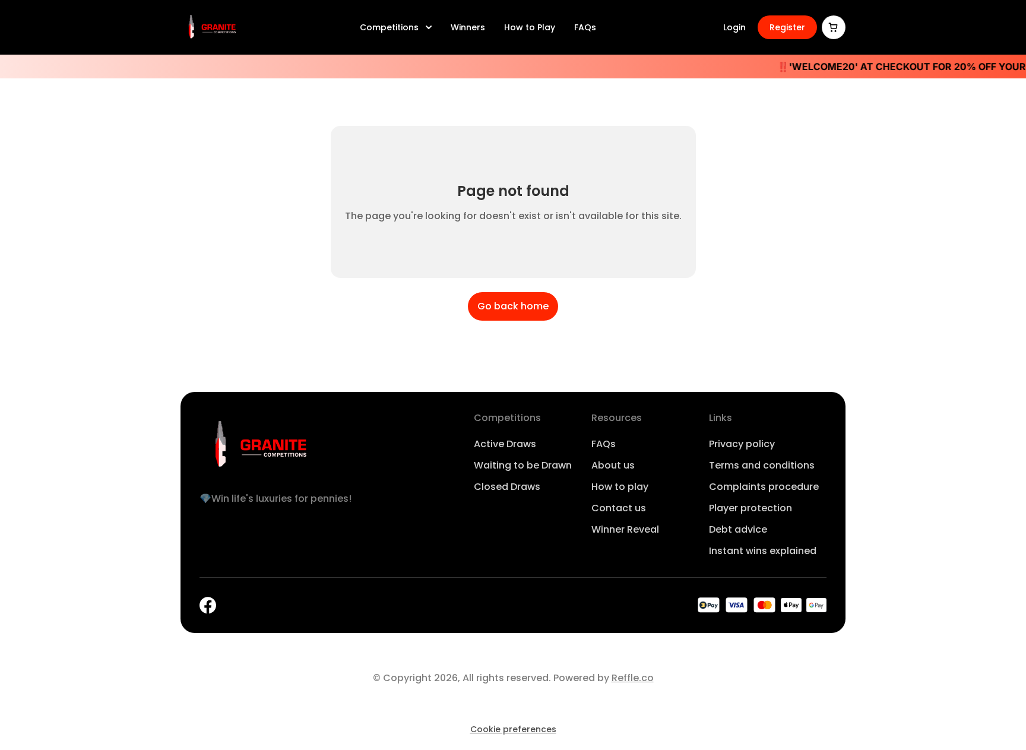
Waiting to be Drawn (523, 465)
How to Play (529, 27)
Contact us (618, 508)
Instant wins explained (762, 551)
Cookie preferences (513, 729)
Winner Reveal (625, 529)
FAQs (585, 27)
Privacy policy (742, 444)
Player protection (750, 508)
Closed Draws (507, 486)
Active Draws (505, 444)
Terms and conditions (762, 465)
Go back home (513, 306)
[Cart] (834, 27)
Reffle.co (633, 678)
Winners (468, 27)
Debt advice (738, 529)
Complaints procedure (764, 486)
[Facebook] (208, 605)
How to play (619, 486)
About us (613, 465)
